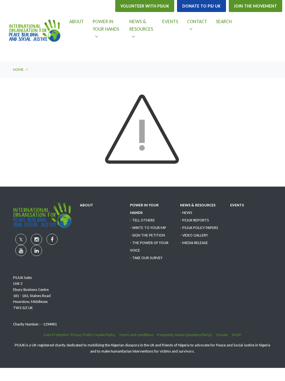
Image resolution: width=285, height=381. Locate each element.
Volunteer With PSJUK (145, 6)
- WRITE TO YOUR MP (148, 227)
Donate (224, 334)
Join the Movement (255, 6)
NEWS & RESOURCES (197, 205)
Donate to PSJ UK (201, 6)
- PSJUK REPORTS (194, 220)
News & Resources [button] (143, 25)
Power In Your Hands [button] (108, 25)
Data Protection (56, 334)
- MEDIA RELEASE (194, 242)
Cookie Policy (105, 334)
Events (170, 21)
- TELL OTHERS (142, 220)
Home (18, 69)
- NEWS (186, 212)
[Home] (34, 30)
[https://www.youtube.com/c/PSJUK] (267, 35)
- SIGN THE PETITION (147, 235)
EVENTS (237, 205)
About (76, 21)
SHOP (236, 334)
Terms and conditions (138, 334)
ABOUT (86, 205)
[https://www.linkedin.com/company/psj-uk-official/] (260, 49)
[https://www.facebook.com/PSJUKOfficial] (252, 35)
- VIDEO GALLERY (194, 235)
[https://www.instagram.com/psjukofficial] (267, 22)
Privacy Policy (81, 334)
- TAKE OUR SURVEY (146, 257)
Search (224, 21)
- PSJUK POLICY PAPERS (199, 227)
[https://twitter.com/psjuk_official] (252, 22)
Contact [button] (199, 21)
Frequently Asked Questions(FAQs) (186, 334)
